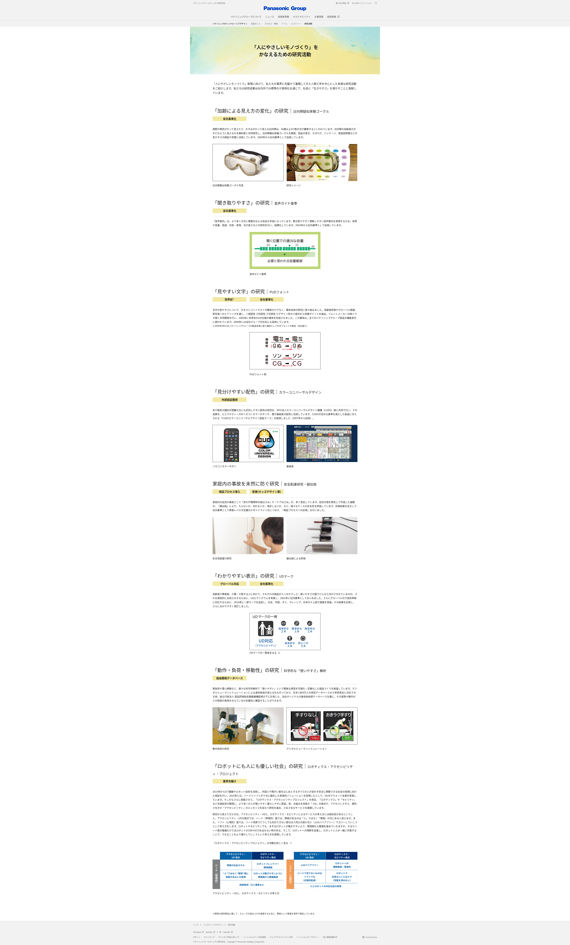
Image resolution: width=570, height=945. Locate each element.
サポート (196, 937)
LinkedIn (226, 932)
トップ (195, 924)
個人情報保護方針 (330, 937)
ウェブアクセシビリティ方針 (281, 937)
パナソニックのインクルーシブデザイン (230, 23)
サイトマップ (209, 937)
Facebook (197, 932)
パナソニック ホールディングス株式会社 (209, 3)
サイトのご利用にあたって (228, 937)
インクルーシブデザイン (213, 924)
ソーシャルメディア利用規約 (254, 937)
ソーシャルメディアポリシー (307, 937)
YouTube (209, 932)
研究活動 (231, 924)
